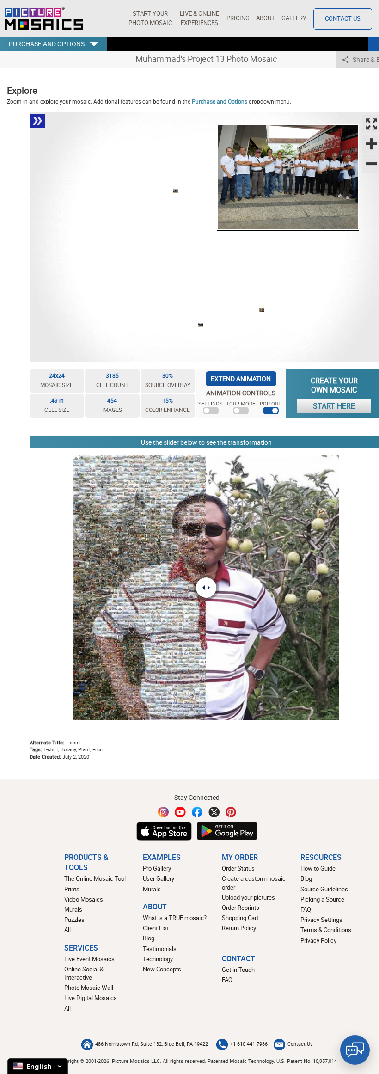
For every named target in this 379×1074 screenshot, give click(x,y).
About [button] (265, 18)
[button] (150, 18)
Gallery (293, 18)
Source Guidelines (324, 889)
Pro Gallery (157, 868)
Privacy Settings (321, 920)
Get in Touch (238, 970)
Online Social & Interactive (84, 973)
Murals (73, 910)
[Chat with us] (355, 1050)
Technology (158, 959)
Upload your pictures (248, 898)
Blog (148, 938)
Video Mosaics (83, 899)
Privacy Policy (318, 941)
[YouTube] (180, 812)
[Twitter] (214, 812)
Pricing (238, 18)
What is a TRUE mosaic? (175, 918)
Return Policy (239, 928)
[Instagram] (163, 812)
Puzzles (74, 920)
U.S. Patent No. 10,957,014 (306, 1060)
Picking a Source (322, 899)
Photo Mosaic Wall (88, 988)
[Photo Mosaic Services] (44, 18)
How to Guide (318, 868)
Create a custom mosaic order (254, 883)
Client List (156, 928)
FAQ (305, 910)
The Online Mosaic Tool (95, 879)
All (67, 930)
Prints (71, 889)
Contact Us (343, 19)
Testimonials (160, 949)
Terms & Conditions (325, 930)
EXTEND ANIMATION (241, 378)
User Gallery (158, 879)
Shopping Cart (240, 918)
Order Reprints (240, 908)
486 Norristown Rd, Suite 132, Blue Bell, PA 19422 (151, 1044)
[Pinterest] (231, 812)
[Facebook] (197, 812)
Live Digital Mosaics (90, 998)
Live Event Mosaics (89, 959)
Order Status (238, 868)
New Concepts (162, 969)
